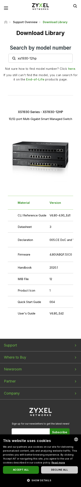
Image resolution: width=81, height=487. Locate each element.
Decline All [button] (59, 469)
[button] (40, 480)
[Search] (75, 6)
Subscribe (59, 432)
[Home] (6, 22)
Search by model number (40, 48)
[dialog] (40, 460)
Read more (58, 462)
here (71, 69)
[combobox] (76, 439)
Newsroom (13, 369)
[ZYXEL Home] (40, 6)
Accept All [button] (21, 469)
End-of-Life (35, 79)
